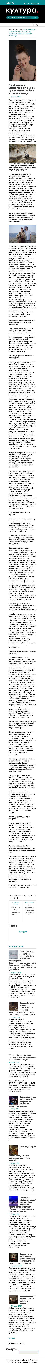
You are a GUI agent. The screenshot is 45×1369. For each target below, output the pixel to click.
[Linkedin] (11, 898)
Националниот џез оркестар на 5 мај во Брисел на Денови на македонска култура (22, 1101)
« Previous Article (15, 904)
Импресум (35, 3)
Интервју (19, 30)
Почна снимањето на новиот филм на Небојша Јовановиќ (27, 1299)
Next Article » (29, 902)
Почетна (12, 30)
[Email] (17, 898)
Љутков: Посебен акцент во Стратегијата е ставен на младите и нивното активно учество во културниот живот (22, 1009)
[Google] (35, 895)
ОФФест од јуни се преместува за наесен (15, 910)
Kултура (23, 931)
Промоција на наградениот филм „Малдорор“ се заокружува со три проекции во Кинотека (22, 1258)
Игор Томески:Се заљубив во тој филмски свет (29, 910)
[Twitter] (32, 895)
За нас (26, 3)
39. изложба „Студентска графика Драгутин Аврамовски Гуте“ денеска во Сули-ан (22, 1057)
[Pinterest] (14, 898)
